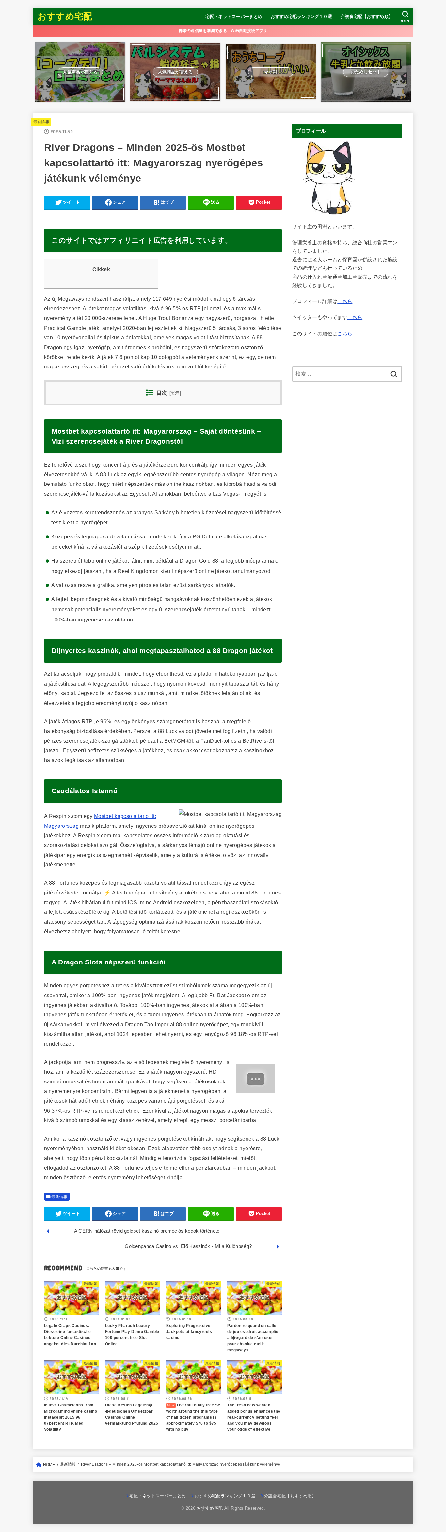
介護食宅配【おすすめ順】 (367, 16)
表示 (175, 393)
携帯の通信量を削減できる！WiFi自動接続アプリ (223, 30)
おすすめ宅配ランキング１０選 (301, 16)
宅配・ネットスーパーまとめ (233, 16)
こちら (344, 301)
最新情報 (41, 121)
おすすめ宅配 (65, 16)
